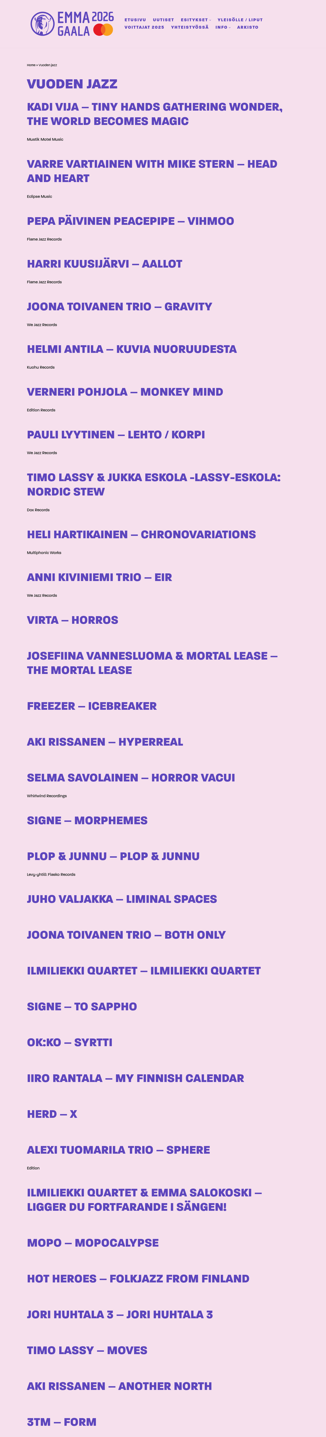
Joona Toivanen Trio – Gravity (119, 307)
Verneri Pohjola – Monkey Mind (125, 393)
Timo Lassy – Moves (87, 1351)
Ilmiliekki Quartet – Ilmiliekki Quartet (144, 971)
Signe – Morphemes (87, 821)
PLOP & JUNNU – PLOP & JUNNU (113, 857)
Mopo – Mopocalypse (93, 1244)
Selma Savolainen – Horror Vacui (131, 778)
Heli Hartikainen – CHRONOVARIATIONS (141, 535)
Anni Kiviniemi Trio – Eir (99, 578)
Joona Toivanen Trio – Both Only (126, 936)
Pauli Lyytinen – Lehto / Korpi (116, 435)
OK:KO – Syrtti (69, 1043)
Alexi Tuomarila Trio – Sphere (118, 1151)
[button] (210, 20)
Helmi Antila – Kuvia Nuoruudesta (132, 350)
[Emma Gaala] (73, 24)
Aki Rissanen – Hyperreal (105, 743)
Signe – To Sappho (82, 1007)
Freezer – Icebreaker (92, 707)
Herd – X (52, 1115)
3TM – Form (62, 1423)
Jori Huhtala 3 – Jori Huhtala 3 (120, 1315)
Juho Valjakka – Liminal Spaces (122, 900)
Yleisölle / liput (240, 20)
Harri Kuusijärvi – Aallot (104, 264)
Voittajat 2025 (144, 27)
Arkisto (248, 27)
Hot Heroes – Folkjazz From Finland (138, 1279)
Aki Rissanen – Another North (119, 1387)
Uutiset (163, 20)
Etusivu (135, 20)
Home (31, 65)
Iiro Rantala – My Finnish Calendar (135, 1079)
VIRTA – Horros (72, 621)
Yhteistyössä (190, 27)
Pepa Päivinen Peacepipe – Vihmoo (130, 222)
